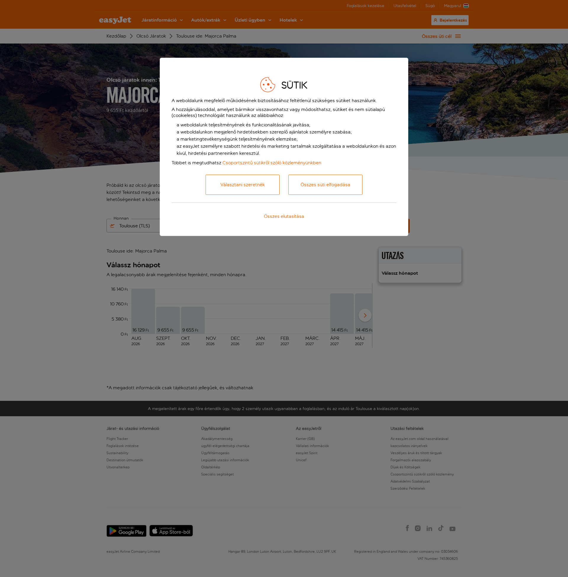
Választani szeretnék (242, 184)
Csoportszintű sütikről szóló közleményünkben (271, 162)
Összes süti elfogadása (325, 184)
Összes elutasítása (284, 216)
